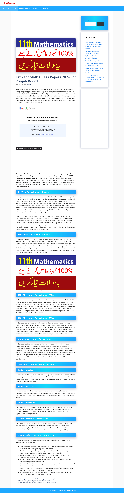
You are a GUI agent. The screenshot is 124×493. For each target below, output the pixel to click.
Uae (15, 8)
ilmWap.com (9, 3)
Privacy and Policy (24, 8)
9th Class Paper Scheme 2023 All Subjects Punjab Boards (34, 479)
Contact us (45, 8)
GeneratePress (71, 490)
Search (87, 21)
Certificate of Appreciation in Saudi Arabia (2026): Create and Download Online (94, 63)
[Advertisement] (94, 118)
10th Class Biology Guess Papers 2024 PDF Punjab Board (34, 481)
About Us (35, 8)
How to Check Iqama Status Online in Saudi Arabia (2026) (94, 70)
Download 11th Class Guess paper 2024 (29, 148)
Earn (3, 8)
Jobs (9, 8)
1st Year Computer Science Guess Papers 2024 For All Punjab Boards (37, 482)
